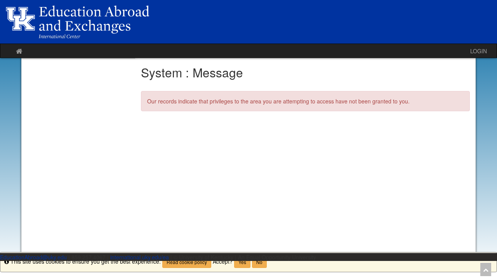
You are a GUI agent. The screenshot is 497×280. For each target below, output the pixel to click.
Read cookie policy (187, 262)
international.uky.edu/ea (139, 257)
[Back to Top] (485, 269)
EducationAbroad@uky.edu (33, 257)
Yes (242, 262)
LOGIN (478, 51)
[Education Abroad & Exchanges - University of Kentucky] (248, 22)
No (259, 262)
